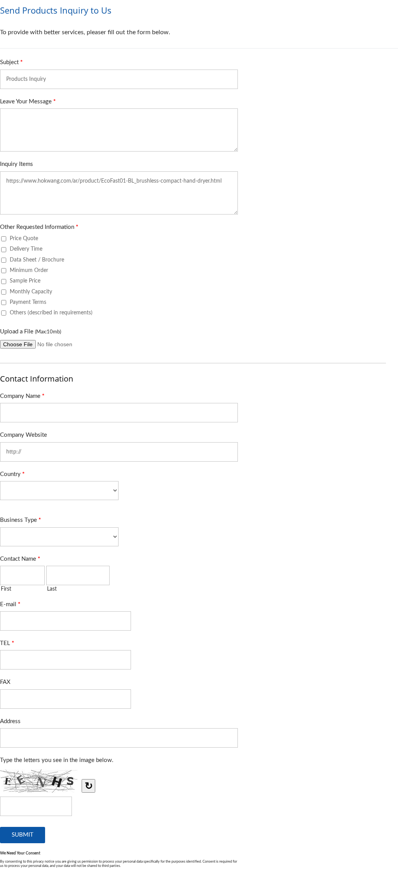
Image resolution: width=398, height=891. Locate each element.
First (6, 589)
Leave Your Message (28, 102)
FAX (5, 682)
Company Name (22, 396)
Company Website (23, 435)
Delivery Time (26, 249)
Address (10, 721)
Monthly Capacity (31, 292)
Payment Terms (28, 302)
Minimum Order (29, 270)
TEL (7, 643)
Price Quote (24, 238)
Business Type (20, 520)
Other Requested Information (39, 227)
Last (52, 589)
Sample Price (25, 281)
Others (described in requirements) (51, 313)
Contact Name (20, 559)
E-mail (10, 604)
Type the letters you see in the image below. (56, 760)
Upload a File (30, 332)
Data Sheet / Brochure (37, 260)
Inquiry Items (16, 164)
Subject (11, 62)
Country (12, 474)
